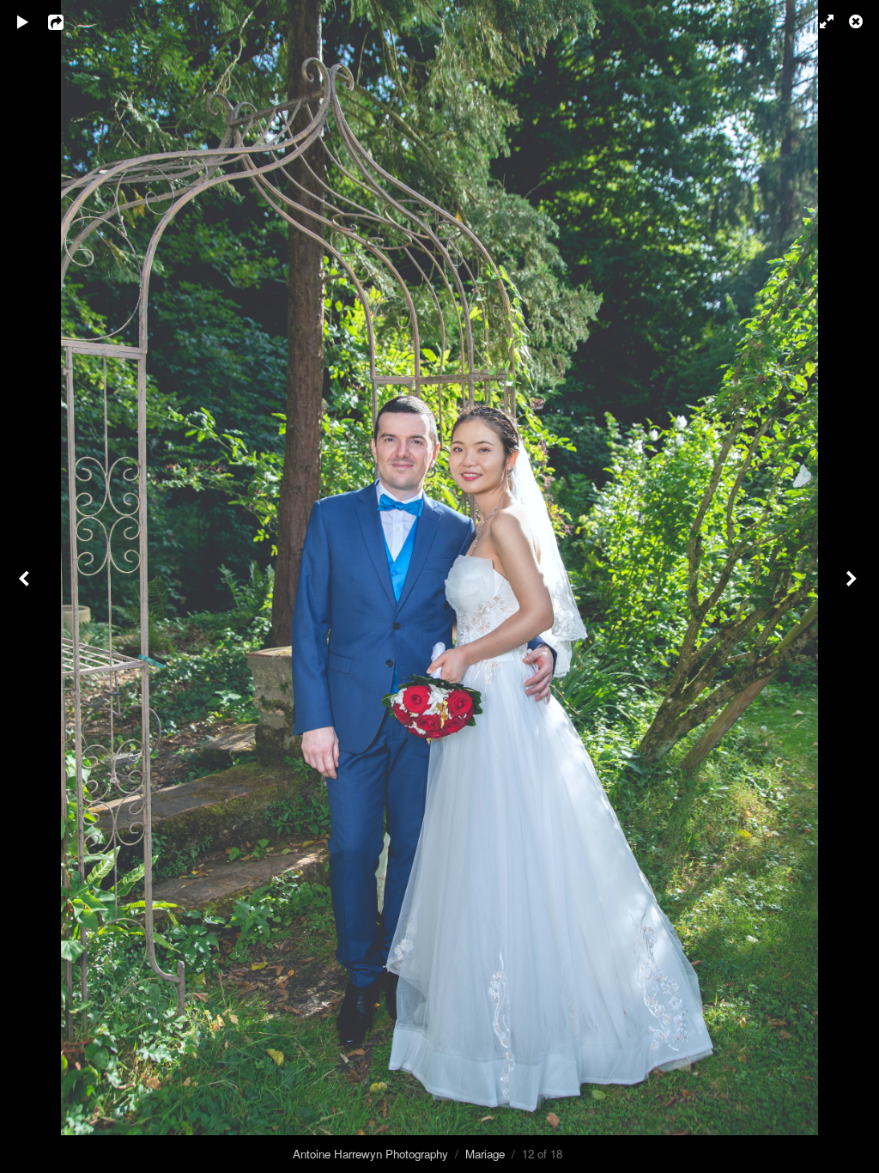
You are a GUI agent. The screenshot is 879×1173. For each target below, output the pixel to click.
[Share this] (67, 21)
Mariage (485, 1154)
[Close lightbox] (857, 21)
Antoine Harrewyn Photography (370, 1154)
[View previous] (26, 586)
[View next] (853, 586)
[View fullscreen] (819, 21)
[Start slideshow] (23, 21)
